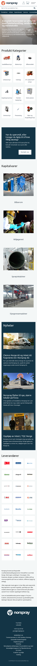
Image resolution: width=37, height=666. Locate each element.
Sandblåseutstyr (7, 64)
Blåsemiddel (30, 64)
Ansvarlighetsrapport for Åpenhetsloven (18, 648)
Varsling (18, 655)
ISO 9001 (18, 650)
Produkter (4, 12)
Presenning (18, 115)
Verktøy (18, 80)
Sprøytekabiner (18, 276)
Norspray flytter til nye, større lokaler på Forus (17, 396)
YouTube (18, 623)
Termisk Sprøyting (18, 99)
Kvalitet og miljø (18, 652)
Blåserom (18, 202)
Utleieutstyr (6, 80)
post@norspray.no (18, 631)
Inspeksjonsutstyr (7, 98)
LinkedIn (18, 625)
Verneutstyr (6, 115)
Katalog (18, 644)
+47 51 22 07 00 (18, 629)
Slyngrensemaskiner (18, 314)
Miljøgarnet (18, 239)
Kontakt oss (25, 152)
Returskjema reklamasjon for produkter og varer (18, 646)
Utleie (11, 12)
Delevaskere (30, 98)
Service (25, 12)
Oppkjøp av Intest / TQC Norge (17, 436)
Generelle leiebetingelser (18, 640)
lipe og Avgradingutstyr (30, 116)
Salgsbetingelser (18, 642)
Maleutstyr (18, 64)
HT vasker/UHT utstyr (29, 81)
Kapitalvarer (18, 12)
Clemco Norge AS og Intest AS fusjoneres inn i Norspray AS (17, 356)
